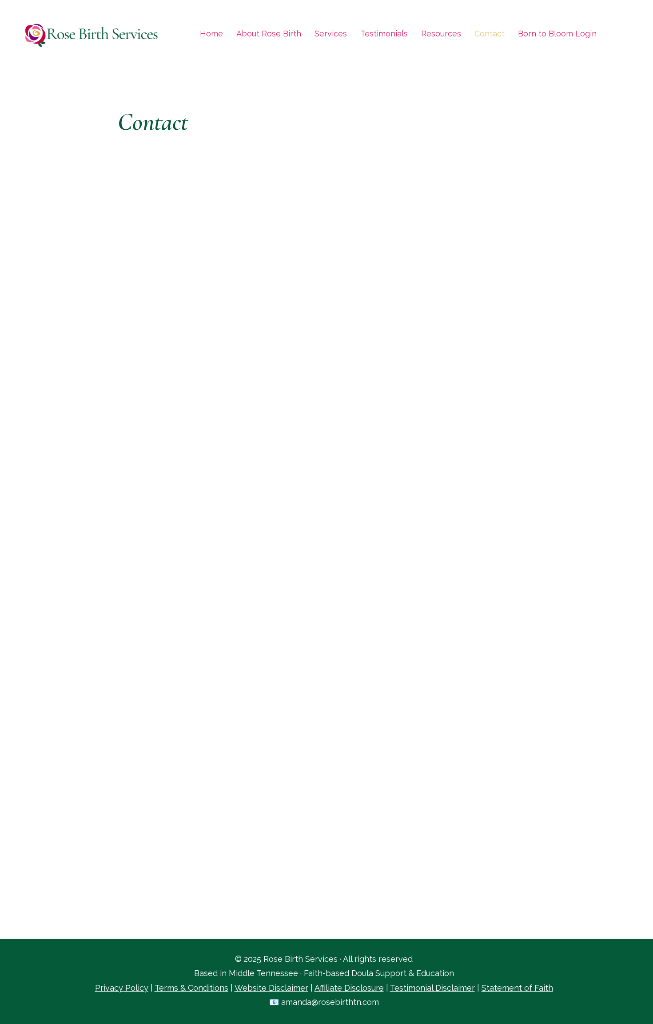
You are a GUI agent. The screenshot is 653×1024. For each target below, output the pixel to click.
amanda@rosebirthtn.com (330, 1002)
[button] (441, 34)
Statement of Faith (517, 987)
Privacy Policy (121, 987)
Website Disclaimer (271, 987)
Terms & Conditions (191, 987)
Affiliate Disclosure (349, 987)
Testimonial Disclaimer (432, 987)
